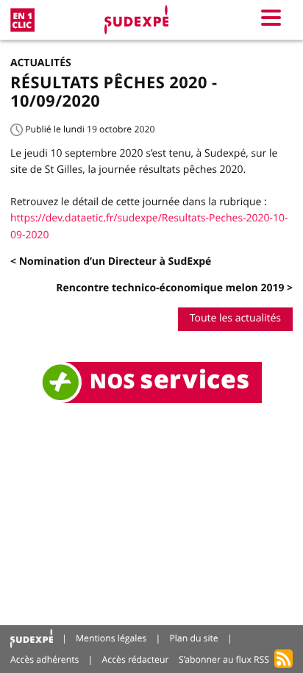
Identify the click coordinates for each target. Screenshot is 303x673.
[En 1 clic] (22, 20)
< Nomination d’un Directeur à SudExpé (110, 261)
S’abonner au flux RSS (224, 659)
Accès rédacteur (135, 659)
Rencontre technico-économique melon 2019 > (174, 288)
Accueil (31, 638)
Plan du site (193, 638)
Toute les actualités (235, 318)
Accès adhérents (44, 659)
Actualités (40, 63)
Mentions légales (111, 638)
